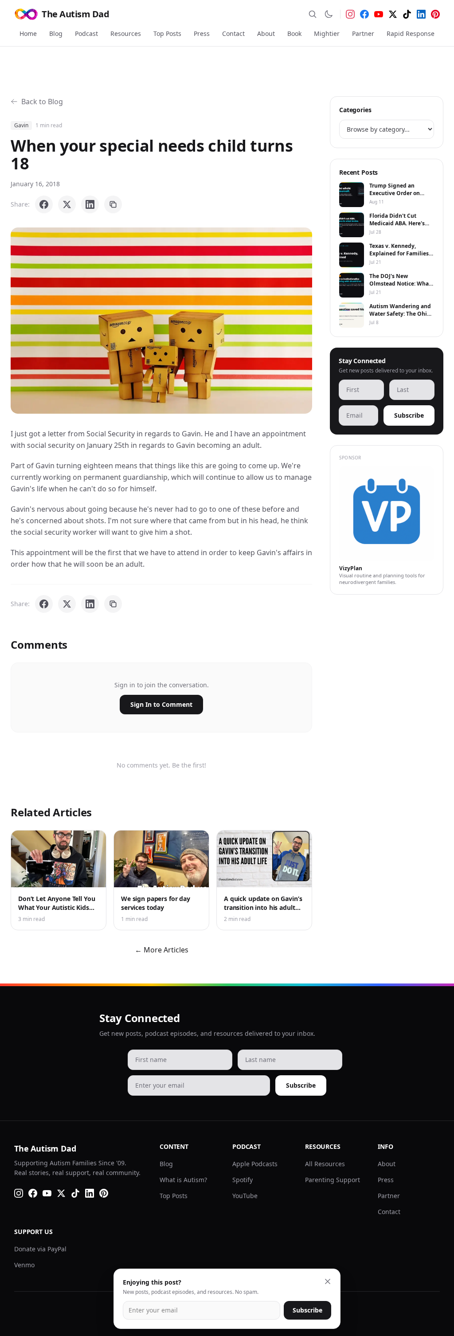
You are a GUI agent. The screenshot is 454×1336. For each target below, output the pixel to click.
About (266, 33)
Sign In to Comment (161, 704)
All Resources (325, 1164)
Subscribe (409, 415)
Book (294, 33)
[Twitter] (392, 14)
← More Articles (161, 950)
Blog (56, 33)
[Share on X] (67, 204)
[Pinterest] (435, 14)
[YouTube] (378, 14)
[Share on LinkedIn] (90, 204)
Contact (233, 33)
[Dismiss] (328, 1281)
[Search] (312, 14)
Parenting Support (332, 1179)
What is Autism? (183, 1179)
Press (202, 33)
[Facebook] (364, 14)
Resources (125, 33)
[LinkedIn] (421, 14)
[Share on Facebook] (44, 204)
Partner (363, 33)
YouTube (245, 1195)
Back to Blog (42, 101)
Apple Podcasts (255, 1164)
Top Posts (167, 33)
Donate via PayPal (40, 1249)
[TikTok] (407, 14)
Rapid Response (410, 33)
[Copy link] (113, 204)
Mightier (327, 33)
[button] (161, 320)
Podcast (86, 33)
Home (28, 33)
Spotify (242, 1179)
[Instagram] (350, 14)
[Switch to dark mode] (328, 14)
